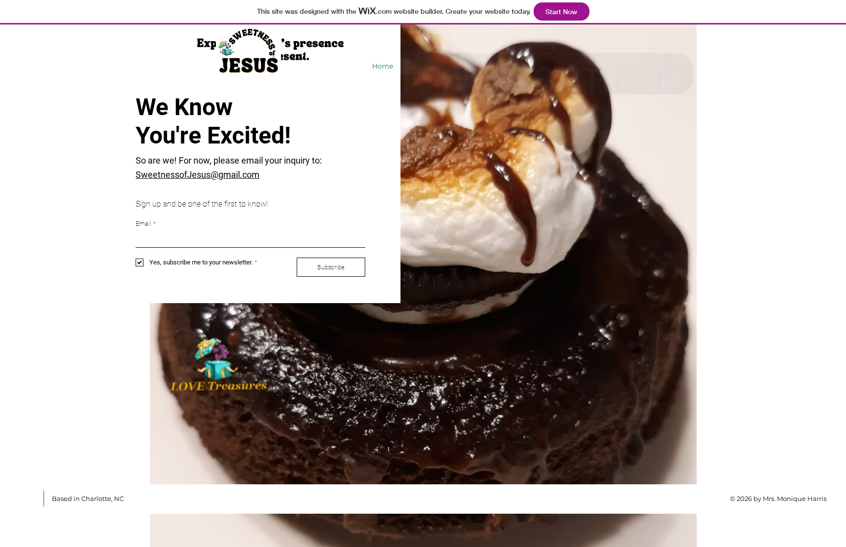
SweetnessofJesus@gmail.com (197, 174)
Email (146, 223)
